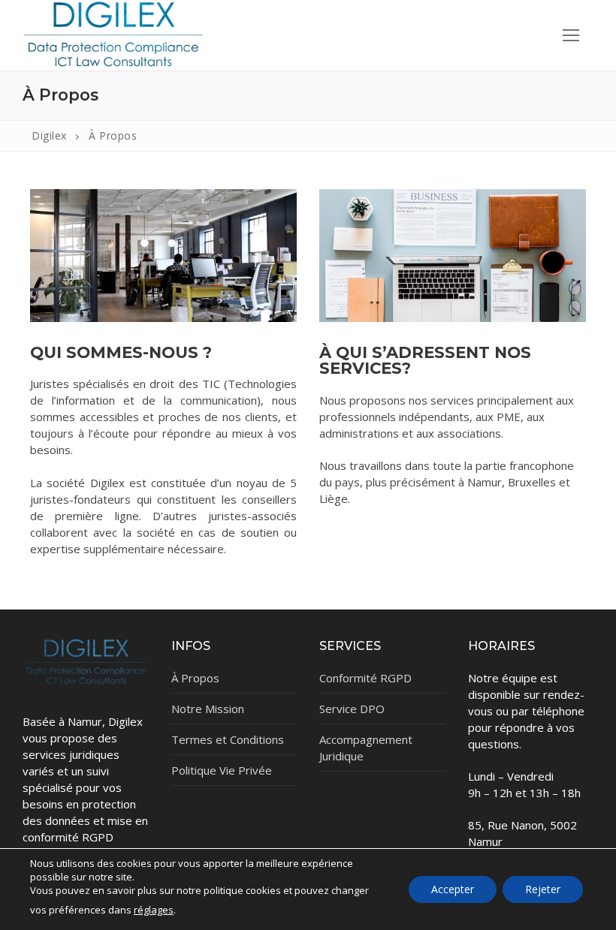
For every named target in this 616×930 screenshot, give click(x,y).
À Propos (195, 677)
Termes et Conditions (227, 739)
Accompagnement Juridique (365, 747)
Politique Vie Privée (221, 770)
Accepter (452, 889)
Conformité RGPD (365, 677)
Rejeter (542, 889)
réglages (154, 909)
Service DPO (352, 708)
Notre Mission (207, 708)
